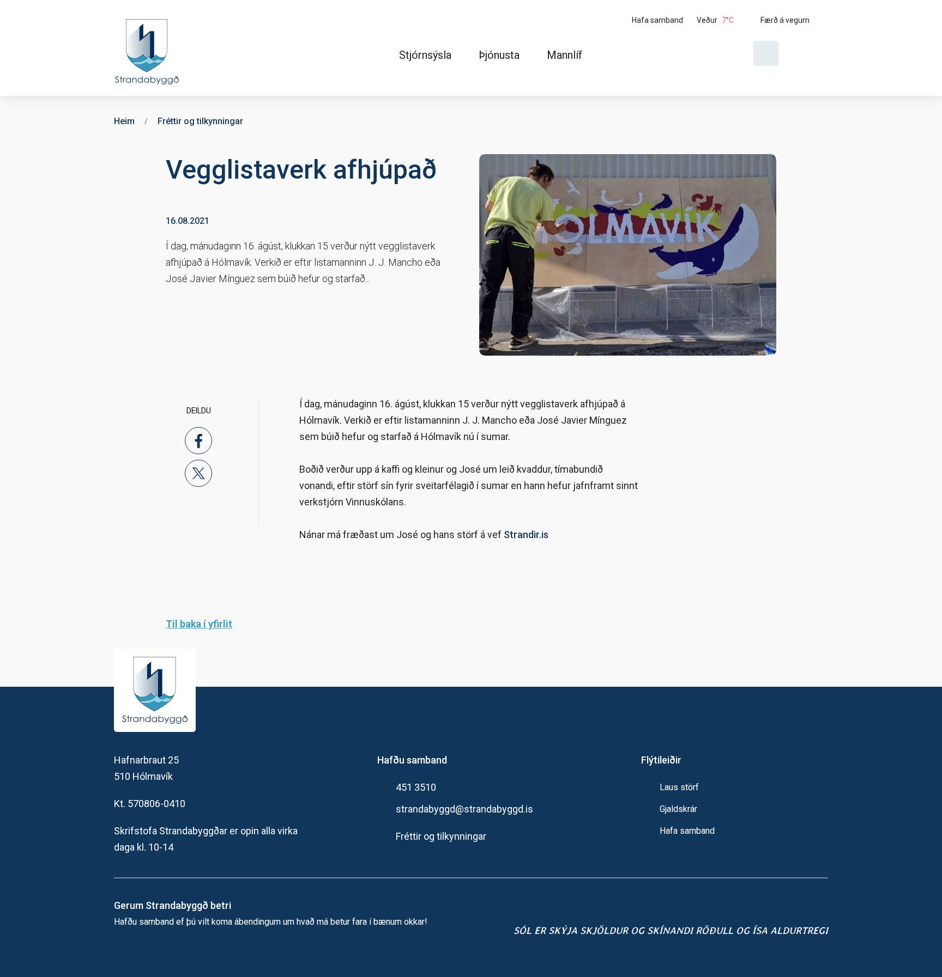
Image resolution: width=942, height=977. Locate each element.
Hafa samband (687, 831)
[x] (198, 473)
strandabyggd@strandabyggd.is (464, 809)
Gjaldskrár (678, 809)
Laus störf (679, 787)
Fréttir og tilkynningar (441, 836)
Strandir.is (526, 534)
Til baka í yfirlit (199, 624)
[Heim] (149, 48)
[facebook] (198, 440)
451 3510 (416, 787)
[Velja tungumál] (807, 53)
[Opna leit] (765, 53)
